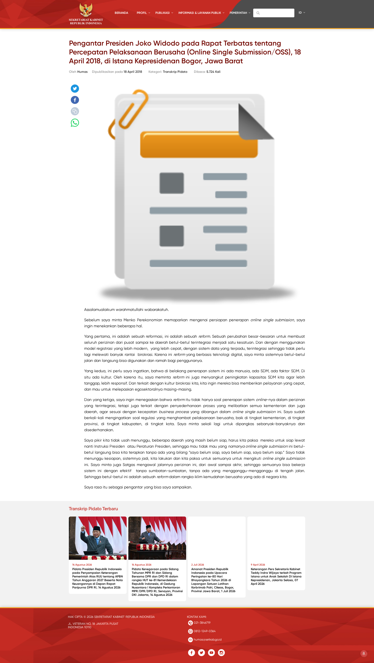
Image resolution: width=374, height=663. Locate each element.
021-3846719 (201, 622)
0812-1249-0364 (204, 631)
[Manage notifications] (363, 653)
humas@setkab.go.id (207, 639)
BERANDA (121, 13)
